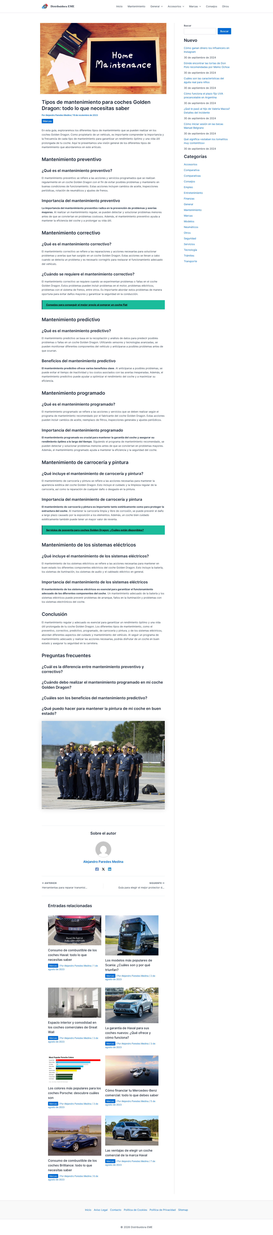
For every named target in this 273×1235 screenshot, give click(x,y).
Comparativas (192, 175)
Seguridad (190, 238)
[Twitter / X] (103, 869)
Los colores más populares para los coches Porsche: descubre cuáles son (74, 1093)
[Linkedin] (109, 869)
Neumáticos (191, 227)
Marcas (47, 121)
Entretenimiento (193, 192)
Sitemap (183, 1209)
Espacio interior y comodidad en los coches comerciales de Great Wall (72, 1027)
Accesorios (190, 164)
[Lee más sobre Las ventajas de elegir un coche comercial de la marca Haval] (131, 1130)
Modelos (189, 221)
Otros (187, 232)
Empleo (188, 187)
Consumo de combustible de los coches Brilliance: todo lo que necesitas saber (72, 1165)
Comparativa (191, 170)
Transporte (190, 261)
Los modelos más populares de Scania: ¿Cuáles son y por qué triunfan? (128, 965)
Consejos (189, 181)
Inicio (88, 1209)
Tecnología (190, 249)
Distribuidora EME (62, 6)
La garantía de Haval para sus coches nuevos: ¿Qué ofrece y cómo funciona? (128, 1032)
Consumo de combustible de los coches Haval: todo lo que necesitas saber (72, 955)
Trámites (189, 255)
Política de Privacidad (163, 1209)
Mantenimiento (193, 210)
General (188, 204)
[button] (156, 6)
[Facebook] (97, 869)
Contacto (115, 1209)
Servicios (189, 244)
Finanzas (189, 198)
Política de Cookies (135, 1209)
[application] (161, 6)
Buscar (187, 25)
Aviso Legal (101, 1209)
